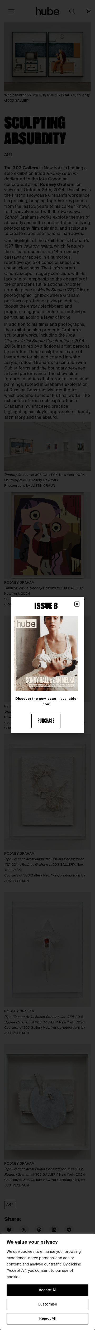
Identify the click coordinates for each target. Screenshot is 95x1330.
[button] (77, 604)
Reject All (47, 1319)
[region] (47, 1282)
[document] (47, 665)
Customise (47, 1304)
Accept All (47, 1290)
